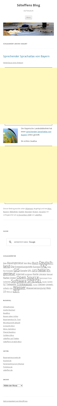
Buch (35, 263)
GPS (34, 270)
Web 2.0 (9, 292)
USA (11, 288)
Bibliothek (14, 212)
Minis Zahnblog (9, 329)
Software (19, 280)
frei (4, 271)
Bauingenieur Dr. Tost (12, 319)
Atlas (49, 208)
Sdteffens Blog (28, 5)
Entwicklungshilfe (23, 266)
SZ (4, 284)
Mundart (28, 212)
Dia (12, 266)
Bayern (6, 212)
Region (35, 212)
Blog (29, 263)
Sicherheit (7, 282)
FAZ (43, 266)
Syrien (49, 281)
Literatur (42, 274)
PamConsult (43, 278)
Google (23, 270)
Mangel (50, 274)
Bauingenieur (15, 263)
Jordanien (28, 274)
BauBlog (6, 313)
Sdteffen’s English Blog (12, 341)
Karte (35, 274)
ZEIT (16, 291)
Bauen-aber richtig (10, 316)
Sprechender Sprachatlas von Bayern (26, 56)
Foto (49, 267)
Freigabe (9, 271)
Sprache (42, 212)
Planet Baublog (9, 332)
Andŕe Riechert (9, 310)
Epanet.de (7, 360)
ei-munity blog (8, 326)
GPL (30, 270)
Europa (36, 266)
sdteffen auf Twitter (11, 338)
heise (42, 270)
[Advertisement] (28, 96)
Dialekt (21, 212)
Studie (44, 282)
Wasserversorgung (36, 288)
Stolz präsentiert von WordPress (15, 401)
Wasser (19, 287)
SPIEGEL (34, 280)
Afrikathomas (8, 307)
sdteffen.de (8, 370)
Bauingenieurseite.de (12, 357)
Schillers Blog (8, 335)
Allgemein (29, 208)
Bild (25, 263)
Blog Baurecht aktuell (11, 322)
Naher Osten (9, 277)
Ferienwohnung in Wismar (13, 364)
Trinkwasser (24, 284)
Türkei (35, 285)
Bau (5, 263)
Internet (20, 274)
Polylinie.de (7, 367)
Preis (50, 278)
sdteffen (38, 215)
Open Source (28, 277)
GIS (17, 270)
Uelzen (41, 284)
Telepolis (11, 284)
